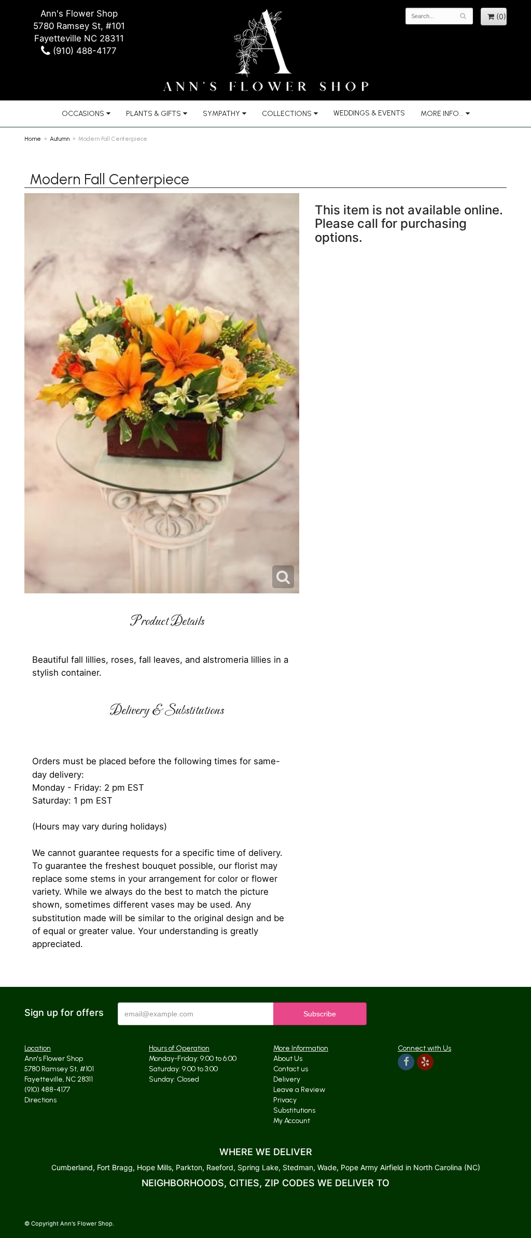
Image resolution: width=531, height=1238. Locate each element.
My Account (291, 1120)
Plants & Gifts (153, 113)
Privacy (285, 1100)
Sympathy (221, 113)
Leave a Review (299, 1089)
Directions (40, 1100)
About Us (287, 1058)
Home (32, 138)
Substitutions (294, 1110)
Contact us (290, 1069)
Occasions (83, 113)
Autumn (59, 138)
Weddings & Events (369, 113)
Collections (287, 113)
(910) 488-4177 (83, 51)
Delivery (286, 1079)
